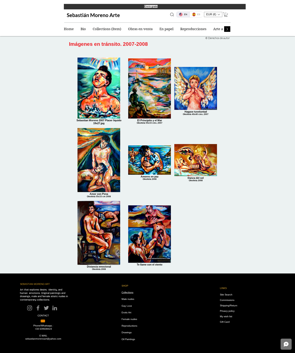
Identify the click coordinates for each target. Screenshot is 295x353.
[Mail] (42, 321)
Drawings (127, 332)
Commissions (227, 300)
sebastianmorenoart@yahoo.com (43, 338)
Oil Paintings (128, 339)
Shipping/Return (228, 305)
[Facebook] (38, 308)
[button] (213, 14)
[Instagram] (29, 308)
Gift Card (225, 321)
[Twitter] (46, 308)
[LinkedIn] (54, 308)
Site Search (226, 294)
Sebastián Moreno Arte (93, 15)
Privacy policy (227, 311)
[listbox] (213, 14)
